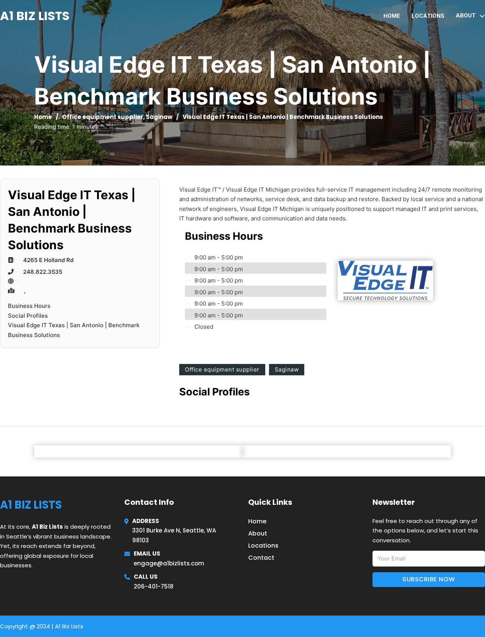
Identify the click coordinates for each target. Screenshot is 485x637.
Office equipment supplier (102, 117)
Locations (427, 15)
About (257, 533)
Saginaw (159, 117)
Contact (261, 557)
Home (391, 15)
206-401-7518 (154, 586)
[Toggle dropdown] (482, 16)
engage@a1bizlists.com (169, 563)
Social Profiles (28, 315)
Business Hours (29, 305)
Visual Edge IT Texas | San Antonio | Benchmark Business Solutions (73, 330)
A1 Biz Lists (34, 15)
